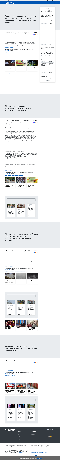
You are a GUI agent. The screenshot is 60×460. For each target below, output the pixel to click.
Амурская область (28, 2)
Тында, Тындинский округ (12, 52)
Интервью (19, 431)
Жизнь (6, 175)
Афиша (33, 2)
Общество (7, 271)
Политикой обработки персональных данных (30, 458)
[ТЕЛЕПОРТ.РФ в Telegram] (48, 0)
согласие (16, 456)
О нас (19, 436)
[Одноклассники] (35, 34)
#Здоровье (50, 44)
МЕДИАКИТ (33, 434)
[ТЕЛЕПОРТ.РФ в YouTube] (55, 0)
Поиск (19, 439)
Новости (17, 2)
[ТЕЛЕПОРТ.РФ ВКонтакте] (50, 0)
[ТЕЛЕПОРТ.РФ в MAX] (47, 0)
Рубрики (22, 2)
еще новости (48, 80)
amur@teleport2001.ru (22, 452)
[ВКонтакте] (34, 34)
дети (13, 271)
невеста (9, 175)
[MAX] (33, 34)
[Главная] (10, 3)
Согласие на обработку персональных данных (38, 455)
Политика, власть (8, 375)
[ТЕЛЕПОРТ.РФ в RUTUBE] (53, 0)
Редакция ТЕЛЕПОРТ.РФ (9, 47)
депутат (13, 375)
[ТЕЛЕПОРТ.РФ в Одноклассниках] (51, 0)
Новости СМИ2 (7, 73)
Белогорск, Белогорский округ (17, 175)
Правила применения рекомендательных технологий (39, 452)
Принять (39, 458)
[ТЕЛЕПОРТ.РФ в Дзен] (52, 0)
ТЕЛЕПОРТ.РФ (7, 50)
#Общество (9, 215)
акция (11, 271)
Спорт (6, 52)
